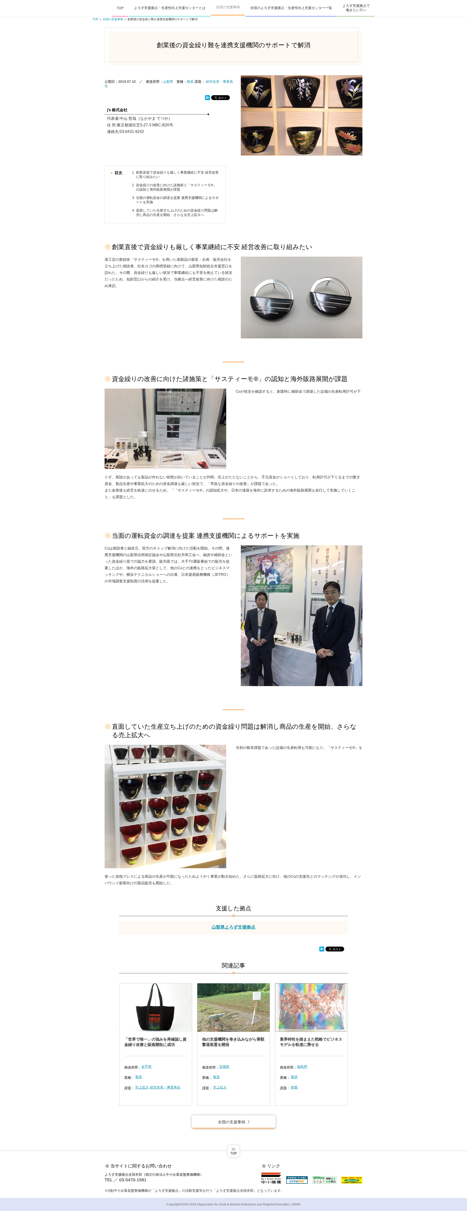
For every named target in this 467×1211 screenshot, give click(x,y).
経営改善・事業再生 (165, 1087)
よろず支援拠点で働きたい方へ (356, 8)
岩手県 (146, 1067)
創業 (294, 1087)
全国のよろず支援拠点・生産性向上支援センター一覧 (291, 8)
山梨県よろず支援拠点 (233, 927)
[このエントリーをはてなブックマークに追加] (207, 97)
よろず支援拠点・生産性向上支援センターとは (170, 8)
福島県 (302, 1067)
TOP (120, 8)
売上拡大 (142, 1087)
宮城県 (224, 1067)
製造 (190, 82)
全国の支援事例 (228, 7)
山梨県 (168, 82)
